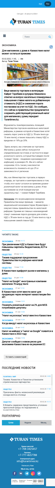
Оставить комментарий (16, 357)
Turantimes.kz (11, 119)
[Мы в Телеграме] (27, 473)
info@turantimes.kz (27, 461)
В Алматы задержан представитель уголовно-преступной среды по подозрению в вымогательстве (25, 407)
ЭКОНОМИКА (9, 45)
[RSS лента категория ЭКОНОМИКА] (51, 47)
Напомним (9, 199)
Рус (47, 4)
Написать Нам (28, 466)
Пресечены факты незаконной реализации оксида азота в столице (24, 393)
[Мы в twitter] (39, 473)
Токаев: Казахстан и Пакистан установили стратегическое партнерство (23, 380)
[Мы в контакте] (21, 473)
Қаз (40, 4)
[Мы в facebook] (14, 473)
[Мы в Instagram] (33, 473)
